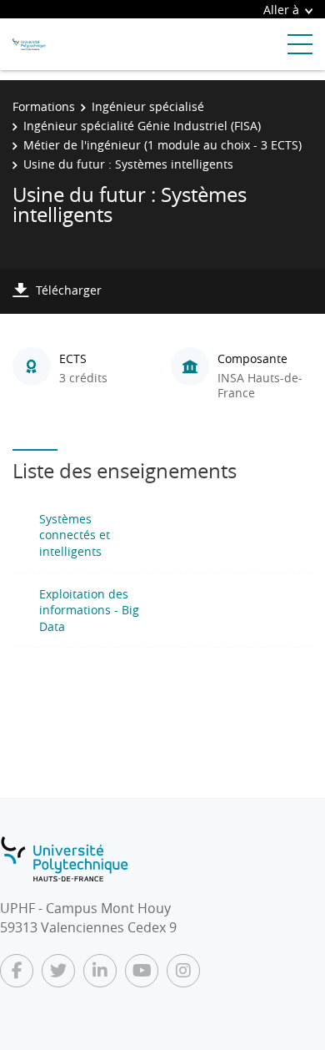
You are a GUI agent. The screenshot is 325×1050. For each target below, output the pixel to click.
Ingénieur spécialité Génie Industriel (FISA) (142, 126)
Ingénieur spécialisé (148, 106)
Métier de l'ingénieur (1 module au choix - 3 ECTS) (162, 145)
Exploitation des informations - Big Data (89, 610)
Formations (43, 106)
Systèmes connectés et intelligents (74, 535)
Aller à (281, 10)
